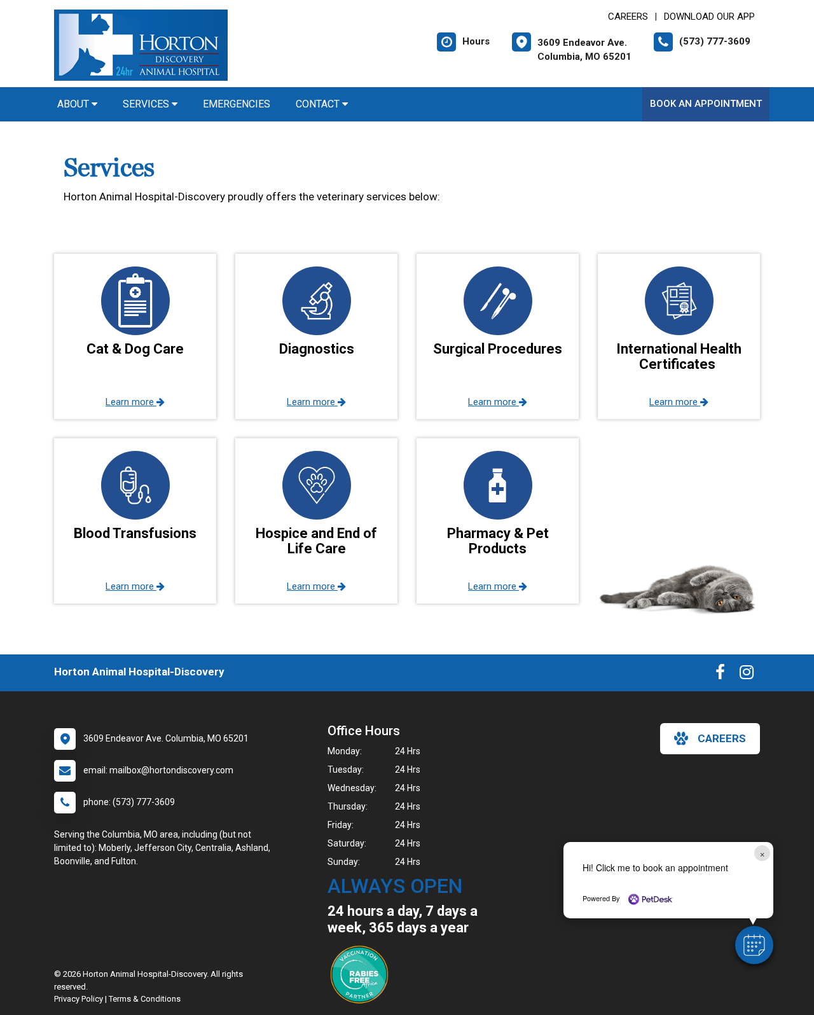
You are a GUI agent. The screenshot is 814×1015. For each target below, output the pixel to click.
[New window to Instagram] (746, 675)
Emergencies (236, 104)
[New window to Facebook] (720, 675)
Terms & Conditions (145, 999)
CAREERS (628, 16)
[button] (754, 945)
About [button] (74, 104)
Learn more (131, 402)
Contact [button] (319, 104)
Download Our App (709, 16)
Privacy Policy (78, 999)
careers (722, 738)
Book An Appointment (706, 103)
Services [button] (147, 104)
